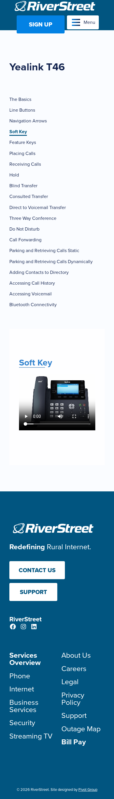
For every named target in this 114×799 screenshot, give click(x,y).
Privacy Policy (72, 699)
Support (33, 592)
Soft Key (18, 131)
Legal (70, 681)
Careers (74, 668)
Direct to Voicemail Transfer (37, 207)
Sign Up (40, 24)
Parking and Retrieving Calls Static (44, 250)
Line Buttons (22, 110)
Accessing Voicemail (30, 293)
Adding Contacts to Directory (39, 272)
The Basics (20, 99)
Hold (14, 175)
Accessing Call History (32, 283)
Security (22, 722)
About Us (76, 655)
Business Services (24, 706)
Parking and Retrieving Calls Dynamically (51, 261)
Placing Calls (22, 153)
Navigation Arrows (28, 120)
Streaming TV (30, 736)
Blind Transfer (23, 185)
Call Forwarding (25, 239)
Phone (19, 675)
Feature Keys (22, 142)
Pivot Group (87, 789)
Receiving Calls (25, 164)
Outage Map (81, 728)
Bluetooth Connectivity (33, 304)
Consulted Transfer (28, 196)
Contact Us (37, 570)
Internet (21, 689)
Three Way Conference (32, 218)
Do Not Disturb (24, 229)
